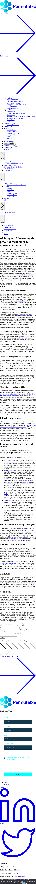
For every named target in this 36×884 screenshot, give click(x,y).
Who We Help (8, 98)
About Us (6, 128)
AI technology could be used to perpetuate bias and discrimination (18, 426)
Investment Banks (12, 108)
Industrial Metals (13, 118)
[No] (26, 883)
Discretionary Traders (13, 103)
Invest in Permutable (13, 133)
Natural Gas (18, 116)
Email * (22, 626)
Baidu (5, 514)
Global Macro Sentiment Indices (16, 113)
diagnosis (23, 336)
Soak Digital (21, 876)
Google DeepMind (9, 470)
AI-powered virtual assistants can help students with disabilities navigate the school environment (17, 394)
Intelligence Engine (9, 123)
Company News (12, 135)
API (8, 121)
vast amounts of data (19, 301)
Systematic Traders (12, 99)
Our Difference (11, 130)
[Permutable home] (18, 12)
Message (18, 634)
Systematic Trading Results (15, 101)
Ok (24, 883)
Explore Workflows (13, 125)
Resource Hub (8, 126)
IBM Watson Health (9, 460)
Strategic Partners (12, 131)
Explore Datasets (9, 143)
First (23, 624)
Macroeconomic (12, 111)
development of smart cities (24, 314)
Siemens (6, 500)
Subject (19, 628)
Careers (9, 138)
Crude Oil (10, 116)
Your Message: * (22, 630)
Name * (2, 624)
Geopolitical (10, 120)
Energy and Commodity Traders (16, 105)
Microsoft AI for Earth (10, 479)
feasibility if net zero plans (17, 538)
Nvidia (6, 494)
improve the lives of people (25, 275)
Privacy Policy (16, 873)
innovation (32, 583)
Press (8, 136)
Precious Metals (31, 116)
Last (18, 626)
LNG (24, 116)
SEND (2, 637)
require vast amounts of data (8, 563)
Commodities (11, 115)
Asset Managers (12, 106)
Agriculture (22, 118)
